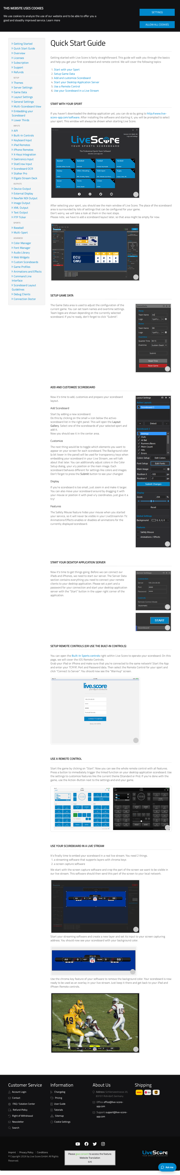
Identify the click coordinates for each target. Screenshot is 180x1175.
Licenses (19, 58)
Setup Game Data (64, 74)
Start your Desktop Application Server (76, 82)
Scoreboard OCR (23, 169)
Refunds (19, 72)
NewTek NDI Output (25, 198)
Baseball (19, 228)
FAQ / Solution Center (23, 1104)
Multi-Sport (21, 232)
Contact (16, 1098)
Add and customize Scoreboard (72, 78)
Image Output (22, 203)
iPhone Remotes (23, 150)
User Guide (59, 1104)
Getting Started (23, 43)
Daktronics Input (24, 159)
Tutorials (58, 1110)
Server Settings (23, 87)
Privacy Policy (26, 1152)
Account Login (19, 1092)
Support (18, 67)
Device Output (22, 189)
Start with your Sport (67, 69)
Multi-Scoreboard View (27, 106)
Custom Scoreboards (26, 262)
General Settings (24, 102)
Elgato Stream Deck (25, 178)
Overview (19, 53)
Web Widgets (21, 257)
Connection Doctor (25, 299)
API (16, 131)
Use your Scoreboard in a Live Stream (76, 90)
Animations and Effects (27, 271)
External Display (23, 193)
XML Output (21, 208)
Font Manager (22, 248)
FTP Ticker (20, 217)
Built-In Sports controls (86, 656)
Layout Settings (23, 97)
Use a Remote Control (67, 86)
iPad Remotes (22, 145)
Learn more (53, 20)
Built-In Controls (24, 135)
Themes (18, 83)
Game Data (20, 92)
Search (15, 1128)
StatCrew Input (23, 164)
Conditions (42, 1152)
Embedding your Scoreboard (22, 113)
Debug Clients (22, 294)
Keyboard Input (23, 140)
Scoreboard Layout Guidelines (24, 287)
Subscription (21, 62)
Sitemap (59, 1116)
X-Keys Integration (25, 154)
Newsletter (18, 1122)
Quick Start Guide (24, 48)
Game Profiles (22, 267)
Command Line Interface (21, 278)
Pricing (58, 1098)
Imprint (12, 1152)
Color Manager (22, 243)
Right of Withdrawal (22, 1116)
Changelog (59, 1092)
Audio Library (22, 252)
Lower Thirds (21, 120)
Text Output (21, 212)
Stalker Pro (20, 173)
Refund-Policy (20, 1110)
